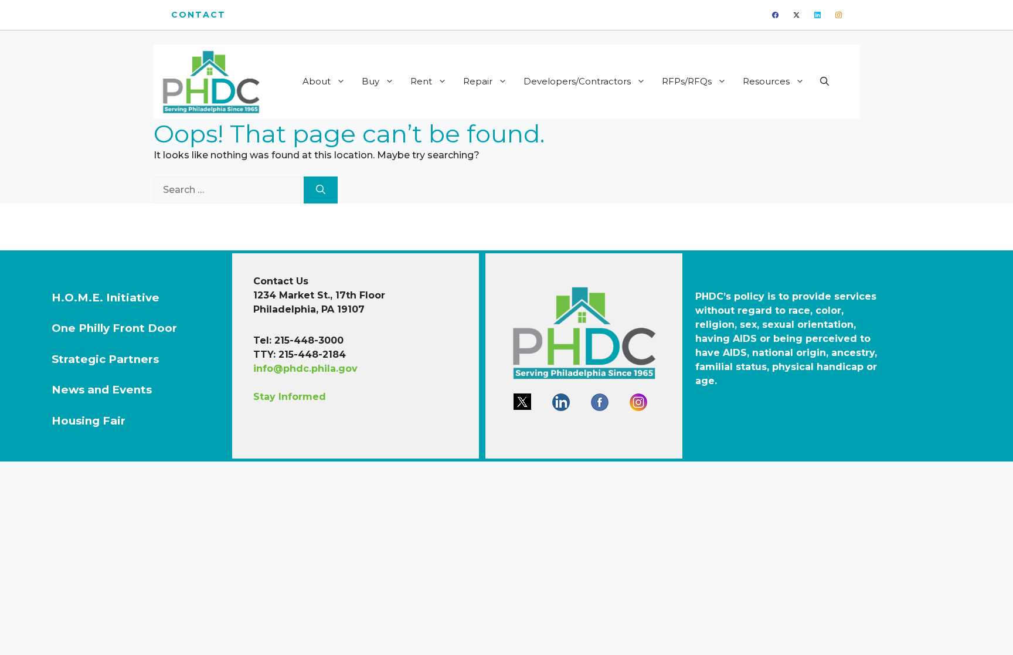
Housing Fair (88, 420)
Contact (198, 14)
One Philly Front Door (114, 328)
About (316, 81)
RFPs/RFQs (687, 81)
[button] (825, 81)
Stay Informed (289, 396)
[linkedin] (817, 15)
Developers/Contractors (577, 81)
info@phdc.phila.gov (305, 368)
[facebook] (775, 15)
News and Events (102, 389)
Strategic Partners (105, 359)
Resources (766, 81)
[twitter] (796, 15)
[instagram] (838, 15)
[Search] (321, 190)
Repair (477, 81)
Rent (421, 81)
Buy (370, 81)
